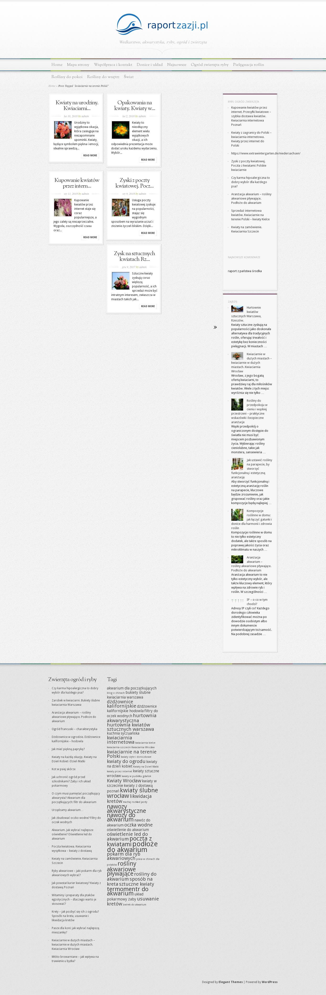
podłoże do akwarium (132, 847)
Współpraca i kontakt (113, 65)
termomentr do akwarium (127, 891)
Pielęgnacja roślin (248, 65)
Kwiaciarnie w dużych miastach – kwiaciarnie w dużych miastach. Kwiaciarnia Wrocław (251, 362)
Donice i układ (150, 65)
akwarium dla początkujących (132, 688)
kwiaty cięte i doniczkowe (136, 756)
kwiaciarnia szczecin (119, 747)
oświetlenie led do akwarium (127, 836)
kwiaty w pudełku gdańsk (136, 776)
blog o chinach (116, 693)
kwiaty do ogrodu (126, 761)
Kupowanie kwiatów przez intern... (76, 183)
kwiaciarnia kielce (145, 742)
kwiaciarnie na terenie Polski (132, 754)
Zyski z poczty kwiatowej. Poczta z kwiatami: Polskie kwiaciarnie (248, 165)
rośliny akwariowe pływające (121, 868)
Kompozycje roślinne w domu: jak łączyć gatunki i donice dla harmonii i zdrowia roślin (251, 519)
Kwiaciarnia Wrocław (143, 747)
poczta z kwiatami (129, 841)
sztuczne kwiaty (136, 884)
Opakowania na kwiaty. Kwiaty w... (134, 106)
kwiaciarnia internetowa (121, 740)
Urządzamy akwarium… (68, 810)
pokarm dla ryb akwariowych (123, 856)
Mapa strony (78, 65)
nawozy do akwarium (121, 817)
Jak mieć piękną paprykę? (68, 749)
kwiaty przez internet (119, 771)
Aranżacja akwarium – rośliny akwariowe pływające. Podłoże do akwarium (251, 198)
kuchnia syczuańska (123, 733)
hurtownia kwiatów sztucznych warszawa (130, 727)
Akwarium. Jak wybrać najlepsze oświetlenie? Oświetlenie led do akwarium (72, 834)
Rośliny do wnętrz (103, 77)
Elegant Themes (231, 982)
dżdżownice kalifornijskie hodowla (132, 708)
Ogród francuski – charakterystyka (74, 729)
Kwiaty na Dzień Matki (146, 766)
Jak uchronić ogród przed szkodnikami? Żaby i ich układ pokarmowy (71, 781)
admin (85, 116)
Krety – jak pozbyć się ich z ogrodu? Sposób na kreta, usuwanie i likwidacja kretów (75, 916)
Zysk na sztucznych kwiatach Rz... (134, 256)
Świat (129, 77)
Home (57, 65)
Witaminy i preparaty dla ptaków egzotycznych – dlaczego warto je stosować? (74, 900)
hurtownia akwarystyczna (132, 718)
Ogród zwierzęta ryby (210, 65)
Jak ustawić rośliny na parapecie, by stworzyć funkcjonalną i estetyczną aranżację (251, 468)
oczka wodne (138, 825)
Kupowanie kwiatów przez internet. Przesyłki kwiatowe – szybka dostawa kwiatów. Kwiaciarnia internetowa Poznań (251, 116)
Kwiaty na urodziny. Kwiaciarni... (77, 106)
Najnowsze (176, 65)
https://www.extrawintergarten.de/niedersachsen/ (265, 153)
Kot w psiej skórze (63, 769)
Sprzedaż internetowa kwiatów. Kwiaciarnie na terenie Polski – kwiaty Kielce (250, 215)
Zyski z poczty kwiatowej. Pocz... (135, 183)
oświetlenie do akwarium (128, 830)
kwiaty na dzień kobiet (132, 764)
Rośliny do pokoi (67, 77)
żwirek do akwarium (134, 904)
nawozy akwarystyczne (126, 808)
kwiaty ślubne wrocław (132, 793)
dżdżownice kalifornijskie (121, 704)
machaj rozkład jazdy (135, 802)
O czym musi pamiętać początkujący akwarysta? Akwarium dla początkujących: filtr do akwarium (76, 798)
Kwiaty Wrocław (124, 781)
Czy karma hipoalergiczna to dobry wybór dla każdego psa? (250, 182)
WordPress (270, 982)
